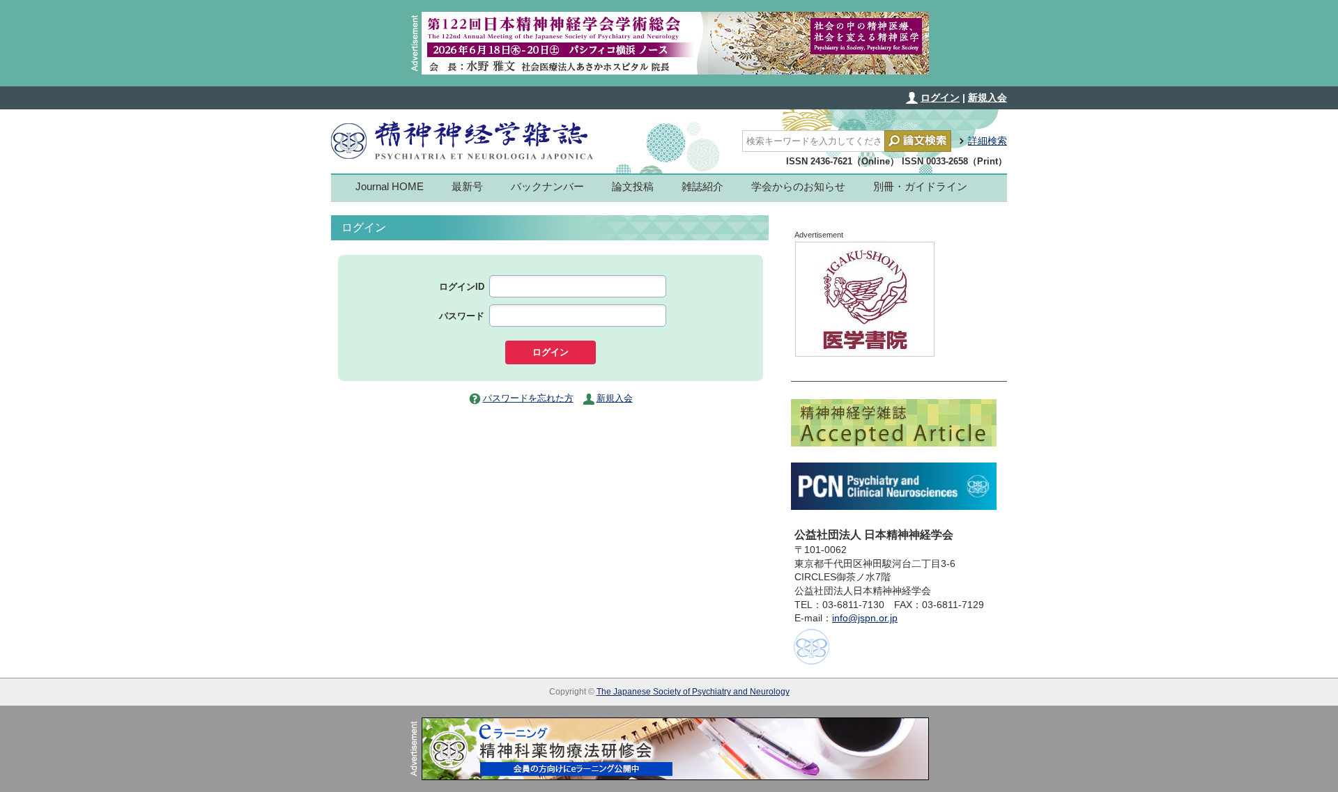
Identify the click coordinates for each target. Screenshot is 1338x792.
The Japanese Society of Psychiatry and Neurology (693, 692)
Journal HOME (389, 186)
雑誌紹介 (702, 186)
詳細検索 (987, 140)
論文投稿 (633, 186)
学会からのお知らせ (798, 186)
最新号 (467, 186)
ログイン (940, 97)
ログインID (461, 286)
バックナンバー (547, 186)
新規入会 (987, 97)
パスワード (461, 316)
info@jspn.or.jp (865, 617)
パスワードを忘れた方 (528, 398)
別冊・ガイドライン (920, 186)
